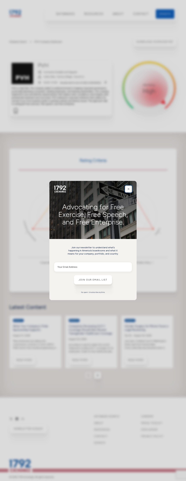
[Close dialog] (128, 189)
